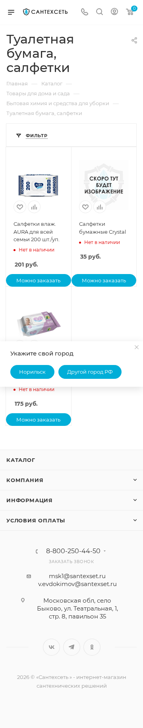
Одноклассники (91, 647)
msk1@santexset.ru (77, 576)
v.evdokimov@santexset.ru (77, 584)
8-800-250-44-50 (73, 551)
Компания (24, 480)
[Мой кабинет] (114, 12)
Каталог (20, 460)
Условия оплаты (35, 520)
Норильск (32, 372)
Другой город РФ (90, 372)
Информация (29, 500)
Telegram (71, 647)
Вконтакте (51, 647)
